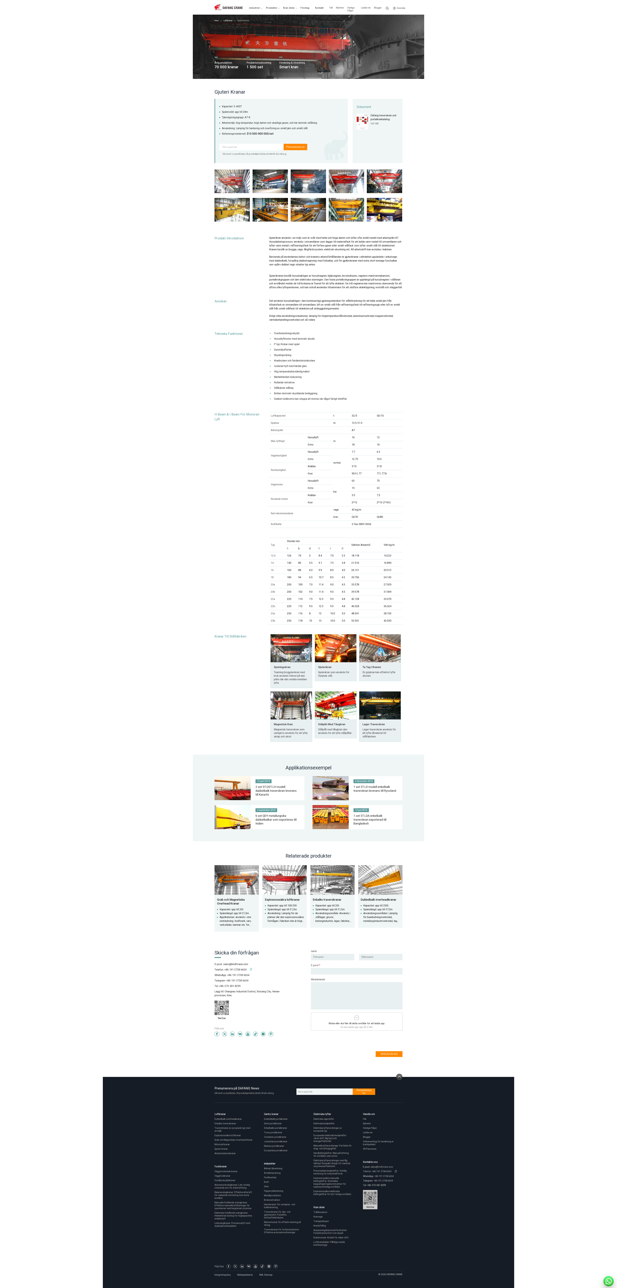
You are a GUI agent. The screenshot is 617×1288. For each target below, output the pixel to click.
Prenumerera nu (295, 147)
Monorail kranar (222, 1144)
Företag (304, 8)
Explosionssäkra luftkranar (228, 1135)
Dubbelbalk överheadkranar (228, 1119)
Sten (266, 1186)
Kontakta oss (370, 1162)
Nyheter (340, 7)
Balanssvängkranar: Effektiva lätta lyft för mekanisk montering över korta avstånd (233, 1195)
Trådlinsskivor (320, 1212)
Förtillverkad (270, 1177)
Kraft (266, 1182)
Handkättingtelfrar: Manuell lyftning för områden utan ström (331, 1154)
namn (314, 951)
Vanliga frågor (350, 9)
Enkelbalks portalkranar (275, 1128)
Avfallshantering (272, 1173)
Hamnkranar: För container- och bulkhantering (279, 1206)
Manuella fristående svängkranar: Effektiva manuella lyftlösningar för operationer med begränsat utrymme (233, 1205)
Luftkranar (228, 20)
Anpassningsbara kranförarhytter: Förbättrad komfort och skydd (330, 1232)
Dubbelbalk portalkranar (276, 1119)
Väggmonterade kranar (226, 1171)
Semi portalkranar (273, 1123)
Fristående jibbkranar (225, 1180)
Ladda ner (366, 7)
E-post (315, 965)
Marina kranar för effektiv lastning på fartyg (282, 1224)
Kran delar (319, 1207)
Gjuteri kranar (221, 1149)
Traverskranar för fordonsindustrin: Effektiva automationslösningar (281, 1231)
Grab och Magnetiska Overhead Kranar (234, 1140)
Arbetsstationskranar (225, 1153)
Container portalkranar (275, 1137)
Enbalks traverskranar (225, 1123)
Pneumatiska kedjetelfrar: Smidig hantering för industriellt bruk (330, 1172)
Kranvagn (318, 1216)
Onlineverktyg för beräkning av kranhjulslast (378, 1143)
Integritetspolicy (223, 1275)
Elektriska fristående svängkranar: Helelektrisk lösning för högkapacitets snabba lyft (233, 1215)
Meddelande (318, 979)
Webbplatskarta (245, 1275)
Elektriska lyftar (322, 1114)
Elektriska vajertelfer (323, 1119)
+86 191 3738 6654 (238, 975)
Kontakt (319, 8)
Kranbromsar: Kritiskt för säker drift (331, 1237)
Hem (217, 20)
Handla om (369, 1114)
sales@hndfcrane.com (235, 964)
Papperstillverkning (273, 1191)
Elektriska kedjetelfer (324, 1123)
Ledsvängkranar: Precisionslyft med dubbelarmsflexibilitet (232, 1224)
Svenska (401, 8)
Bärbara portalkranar (274, 1146)
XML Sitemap (266, 1275)
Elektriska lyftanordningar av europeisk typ (327, 1129)
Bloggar (378, 7)
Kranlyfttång (319, 1225)
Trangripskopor (321, 1221)
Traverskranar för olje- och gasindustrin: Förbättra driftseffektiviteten (277, 1214)
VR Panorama (369, 1149)
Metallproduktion (272, 1195)
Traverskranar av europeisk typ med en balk (232, 1129)
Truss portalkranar (273, 1132)
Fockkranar (221, 1166)
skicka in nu (389, 1054)
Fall (331, 7)
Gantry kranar (271, 1114)
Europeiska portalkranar (276, 1150)
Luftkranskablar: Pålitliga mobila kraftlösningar (329, 1243)
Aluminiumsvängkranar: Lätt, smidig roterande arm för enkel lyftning (232, 1186)
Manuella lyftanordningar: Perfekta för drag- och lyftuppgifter (332, 1147)
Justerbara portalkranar (275, 1141)
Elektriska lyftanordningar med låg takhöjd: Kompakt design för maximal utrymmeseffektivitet (331, 1163)
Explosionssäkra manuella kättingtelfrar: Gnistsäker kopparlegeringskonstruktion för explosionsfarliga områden (329, 1183)
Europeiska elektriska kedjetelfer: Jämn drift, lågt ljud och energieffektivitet (330, 1138)
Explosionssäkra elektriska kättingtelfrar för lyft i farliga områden (332, 1193)
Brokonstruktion (272, 1200)
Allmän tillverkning (273, 1168)
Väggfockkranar (222, 1176)
